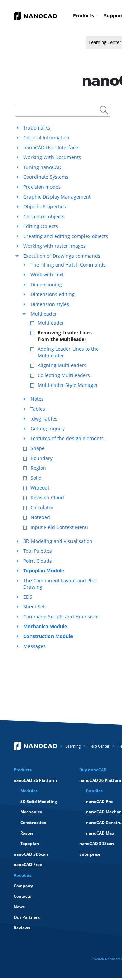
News (19, 907)
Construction (33, 822)
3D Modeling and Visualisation (58, 541)
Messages (34, 646)
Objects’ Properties (44, 206)
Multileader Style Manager (68, 385)
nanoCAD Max (100, 833)
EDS (27, 597)
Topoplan (29, 843)
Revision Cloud (47, 497)
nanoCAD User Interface (50, 147)
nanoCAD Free (28, 865)
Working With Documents (52, 157)
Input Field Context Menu (59, 527)
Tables (37, 409)
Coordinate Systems (45, 177)
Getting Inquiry (47, 428)
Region (38, 468)
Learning (73, 746)
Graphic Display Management (57, 196)
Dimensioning (46, 284)
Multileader (43, 314)
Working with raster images (54, 246)
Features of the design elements (67, 438)
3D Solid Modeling (38, 801)
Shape (37, 448)
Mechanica (31, 812)
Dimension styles (49, 304)
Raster (26, 833)
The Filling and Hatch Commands (68, 264)
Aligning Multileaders (62, 365)
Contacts (22, 896)
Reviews (22, 928)
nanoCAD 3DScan (31, 854)
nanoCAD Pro (99, 801)
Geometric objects (43, 216)
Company (23, 886)
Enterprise (89, 854)
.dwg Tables (43, 418)
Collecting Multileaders (64, 375)
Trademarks (36, 127)
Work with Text (47, 274)
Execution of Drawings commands (61, 256)
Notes (37, 399)
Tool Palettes (37, 551)
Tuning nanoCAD (42, 167)
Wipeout (39, 487)
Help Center (99, 746)
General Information (46, 137)
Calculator (42, 507)
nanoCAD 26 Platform (35, 780)
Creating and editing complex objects (65, 236)
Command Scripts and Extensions (61, 616)
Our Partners (27, 917)
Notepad (40, 517)
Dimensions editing (52, 294)
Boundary (41, 458)
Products (83, 15)
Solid (36, 478)
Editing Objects (40, 226)
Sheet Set (34, 606)
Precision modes (42, 187)
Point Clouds (37, 560)
